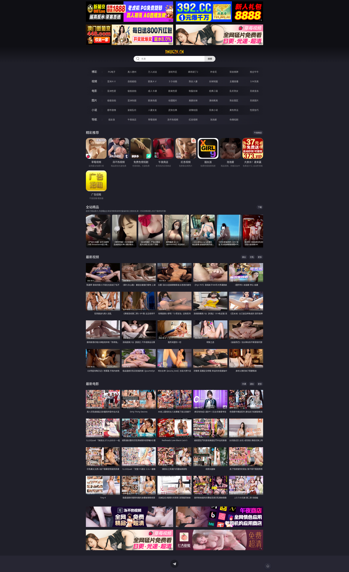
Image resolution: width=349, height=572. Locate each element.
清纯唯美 (213, 100)
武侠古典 (172, 110)
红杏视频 (193, 119)
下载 (260, 207)
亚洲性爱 (111, 90)
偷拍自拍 (132, 90)
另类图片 (254, 100)
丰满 (244, 384)
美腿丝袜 (193, 100)
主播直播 (234, 81)
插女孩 (111, 119)
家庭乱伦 (132, 110)
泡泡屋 (213, 119)
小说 (94, 110)
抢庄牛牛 (254, 71)
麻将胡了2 (193, 71)
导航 (94, 119)
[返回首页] (267, 566)
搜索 (210, 58)
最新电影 (92, 383)
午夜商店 (132, 119)
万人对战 (152, 71)
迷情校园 (193, 110)
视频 (94, 81)
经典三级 (213, 90)
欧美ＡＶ (152, 81)
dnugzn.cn (174, 52)
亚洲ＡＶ (111, 81)
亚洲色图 (132, 100)
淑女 (252, 384)
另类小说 (213, 110)
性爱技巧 (254, 110)
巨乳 (252, 257)
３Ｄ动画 (172, 81)
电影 (94, 91)
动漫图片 (172, 100)
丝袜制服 (213, 81)
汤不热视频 (172, 119)
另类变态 (254, 90)
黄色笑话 (234, 110)
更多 (260, 257)
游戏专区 (172, 71)
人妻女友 (152, 110)
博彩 (94, 72)
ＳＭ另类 (254, 81)
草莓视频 (152, 119)
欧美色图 (152, 100)
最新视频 (92, 257)
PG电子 (111, 71)
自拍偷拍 (132, 81)
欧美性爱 (172, 90)
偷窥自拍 (111, 100)
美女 (244, 257)
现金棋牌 (234, 71)
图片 (94, 100)
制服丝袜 (193, 90)
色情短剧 (234, 119)
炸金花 (213, 71)
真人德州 (132, 71)
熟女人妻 (193, 81)
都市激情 (111, 110)
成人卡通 (152, 90)
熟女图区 (234, 100)
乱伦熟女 (234, 90)
